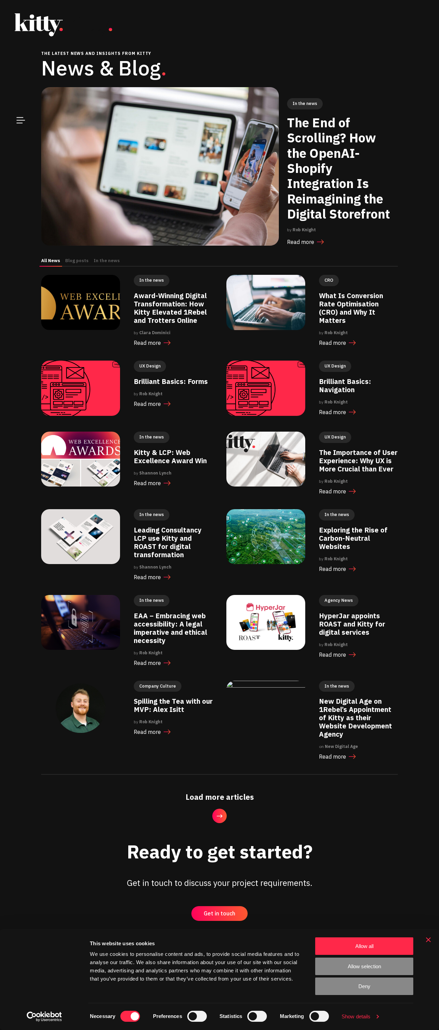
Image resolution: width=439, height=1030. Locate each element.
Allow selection (364, 966)
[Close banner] (428, 939)
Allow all (364, 946)
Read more (300, 241)
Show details (356, 1016)
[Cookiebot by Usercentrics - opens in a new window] (44, 1016)
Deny (364, 986)
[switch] (197, 1016)
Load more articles (220, 797)
